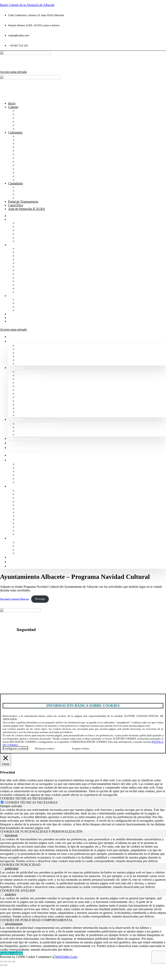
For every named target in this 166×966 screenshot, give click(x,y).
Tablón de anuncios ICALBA (36, 169)
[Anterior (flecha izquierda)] (1, 965)
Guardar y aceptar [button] (11, 953)
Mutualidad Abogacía (31, 139)
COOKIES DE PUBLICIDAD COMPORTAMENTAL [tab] (36, 920)
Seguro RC (24, 136)
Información (24, 114)
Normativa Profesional (32, 129)
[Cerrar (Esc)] (13, 961)
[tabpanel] (83, 819)
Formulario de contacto (19, 673)
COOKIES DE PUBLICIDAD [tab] (20, 864)
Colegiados (15, 132)
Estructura (23, 121)
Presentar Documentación (35, 190)
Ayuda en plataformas (32, 143)
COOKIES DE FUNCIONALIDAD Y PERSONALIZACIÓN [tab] (41, 831)
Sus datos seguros (33, 637)
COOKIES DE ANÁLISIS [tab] (17, 890)
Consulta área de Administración (39, 187)
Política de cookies (33, 651)
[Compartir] (9, 961)
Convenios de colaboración (36, 147)
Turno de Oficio (27, 154)
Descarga (40, 598)
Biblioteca (23, 150)
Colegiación (25, 125)
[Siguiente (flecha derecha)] (5, 965)
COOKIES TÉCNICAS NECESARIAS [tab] (26, 798)
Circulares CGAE (28, 172)
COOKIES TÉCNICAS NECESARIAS (31, 802)
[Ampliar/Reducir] (1, 961)
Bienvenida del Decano (33, 110)
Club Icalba (24, 179)
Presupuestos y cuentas (33, 161)
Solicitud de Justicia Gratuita (36, 198)
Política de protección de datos (42, 644)
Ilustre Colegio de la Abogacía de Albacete (27, 5)
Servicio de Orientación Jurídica (39, 194)
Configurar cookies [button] (15, 748)
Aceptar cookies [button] (80, 748)
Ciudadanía (15, 183)
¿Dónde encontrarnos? (19, 667)
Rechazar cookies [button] (44, 748)
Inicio (11, 103)
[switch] (2, 835)
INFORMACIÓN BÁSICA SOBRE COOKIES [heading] (83, 706)
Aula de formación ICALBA (26, 209)
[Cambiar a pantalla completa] (5, 961)
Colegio (13, 107)
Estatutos (23, 165)
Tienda (21, 176)
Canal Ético (15, 205)
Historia (21, 118)
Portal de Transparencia (23, 201)
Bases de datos (27, 158)
